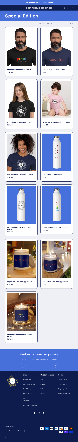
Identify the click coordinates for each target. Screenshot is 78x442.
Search (43, 393)
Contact (43, 384)
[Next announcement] (74, 2)
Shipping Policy (63, 389)
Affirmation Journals (30, 405)
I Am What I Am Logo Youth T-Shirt (20, 122)
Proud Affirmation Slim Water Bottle (56, 227)
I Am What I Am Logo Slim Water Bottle (19, 228)
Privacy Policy (63, 379)
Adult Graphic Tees (29, 384)
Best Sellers (27, 379)
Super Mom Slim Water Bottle (53, 174)
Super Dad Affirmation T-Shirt (54, 69)
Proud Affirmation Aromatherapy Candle (19, 335)
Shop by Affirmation (26, 399)
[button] (4, 8)
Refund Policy (63, 384)
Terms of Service (64, 393)
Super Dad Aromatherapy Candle (19, 281)
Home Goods (27, 393)
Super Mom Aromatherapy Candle (55, 281)
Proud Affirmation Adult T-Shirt (19, 69)
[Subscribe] (55, 365)
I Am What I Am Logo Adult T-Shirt (20, 174)
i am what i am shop (15, 438)
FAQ (41, 389)
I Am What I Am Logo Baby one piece (56, 122)
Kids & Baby (27, 389)
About (42, 379)
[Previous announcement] (4, 2)
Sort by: (42, 23)
